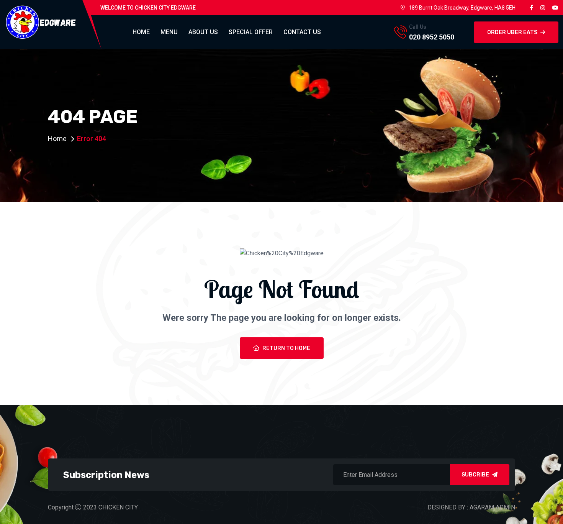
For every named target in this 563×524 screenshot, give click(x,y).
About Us (203, 32)
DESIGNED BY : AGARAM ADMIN (471, 507)
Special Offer (251, 32)
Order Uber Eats (512, 32)
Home (141, 32)
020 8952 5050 (431, 37)
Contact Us (302, 32)
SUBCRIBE (475, 474)
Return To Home (286, 348)
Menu (169, 32)
